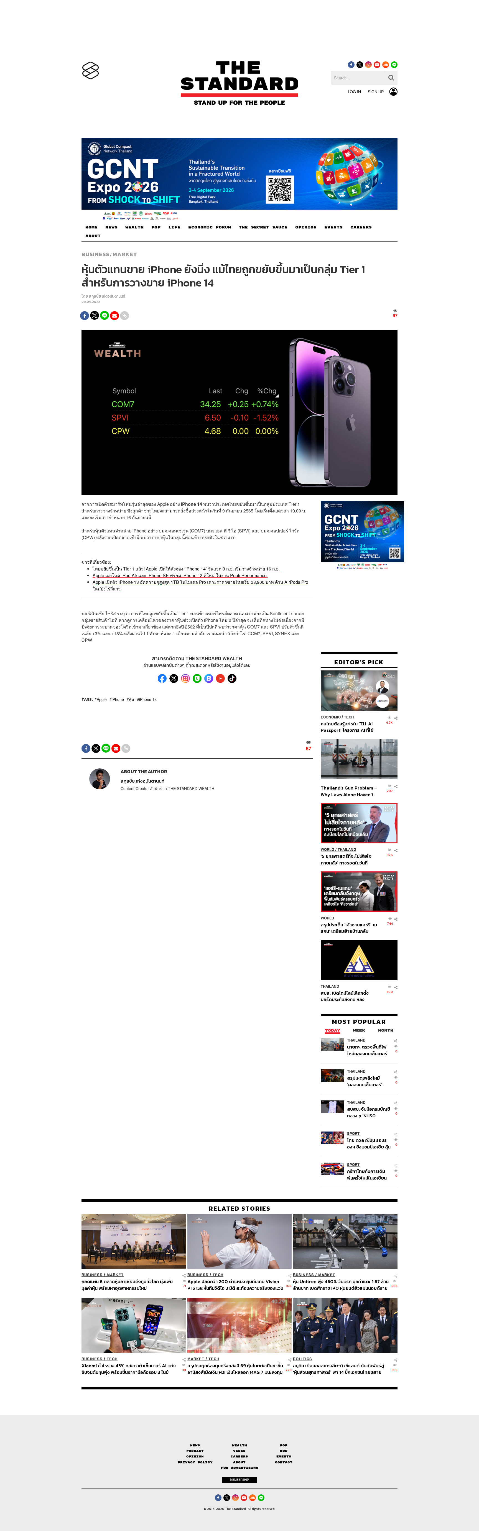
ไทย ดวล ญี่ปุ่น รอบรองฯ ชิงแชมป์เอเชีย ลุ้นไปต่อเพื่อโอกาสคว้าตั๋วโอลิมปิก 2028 (369, 1143)
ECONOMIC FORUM (209, 227)
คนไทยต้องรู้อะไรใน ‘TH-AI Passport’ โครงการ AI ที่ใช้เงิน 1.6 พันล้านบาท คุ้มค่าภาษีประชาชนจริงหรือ (348, 727)
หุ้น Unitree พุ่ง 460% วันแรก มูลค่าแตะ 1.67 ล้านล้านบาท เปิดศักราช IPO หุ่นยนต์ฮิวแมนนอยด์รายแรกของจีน (341, 1284)
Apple (102, 699)
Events (283, 1456)
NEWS (111, 227)
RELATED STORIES (240, 1208)
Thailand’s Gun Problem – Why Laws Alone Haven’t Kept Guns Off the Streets (349, 791)
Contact (283, 1462)
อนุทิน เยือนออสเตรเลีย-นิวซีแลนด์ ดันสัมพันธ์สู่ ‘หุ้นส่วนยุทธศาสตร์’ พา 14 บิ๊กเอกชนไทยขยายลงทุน (338, 1368)
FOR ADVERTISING (239, 1467)
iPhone (118, 699)
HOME (91, 227)
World (327, 850)
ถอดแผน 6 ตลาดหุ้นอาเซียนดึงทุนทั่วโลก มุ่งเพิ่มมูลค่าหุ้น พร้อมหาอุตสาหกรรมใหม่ (127, 1284)
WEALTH (134, 227)
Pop (283, 1445)
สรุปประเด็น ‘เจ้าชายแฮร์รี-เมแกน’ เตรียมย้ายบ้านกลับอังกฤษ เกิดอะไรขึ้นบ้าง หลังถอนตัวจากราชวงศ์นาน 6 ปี (349, 927)
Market (125, 254)
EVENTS (333, 227)
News (195, 1445)
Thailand (347, 850)
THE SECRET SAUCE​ (263, 227)
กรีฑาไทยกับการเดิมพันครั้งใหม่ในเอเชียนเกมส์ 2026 (367, 1174)
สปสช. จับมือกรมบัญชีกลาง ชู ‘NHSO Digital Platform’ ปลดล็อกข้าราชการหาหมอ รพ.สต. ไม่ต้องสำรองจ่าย (368, 1112)
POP (155, 227)
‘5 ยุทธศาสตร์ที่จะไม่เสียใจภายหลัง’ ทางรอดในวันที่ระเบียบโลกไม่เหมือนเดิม (346, 859)
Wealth (239, 1445)
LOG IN (354, 91)
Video (239, 1450)
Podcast (195, 1450)
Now (283, 1450)
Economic (331, 717)
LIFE (174, 227)
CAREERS (361, 227)
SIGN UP (376, 91)
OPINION (306, 227)
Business (95, 254)
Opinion (195, 1456)
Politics (302, 1359)
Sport (353, 1134)
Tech (349, 717)
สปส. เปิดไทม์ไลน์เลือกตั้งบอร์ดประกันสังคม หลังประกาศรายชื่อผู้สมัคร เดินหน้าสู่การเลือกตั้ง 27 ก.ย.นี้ (346, 996)
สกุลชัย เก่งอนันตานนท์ (107, 296)
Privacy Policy (195, 1462)
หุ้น (131, 699)
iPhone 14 (148, 699)
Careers (239, 1456)
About (239, 1462)
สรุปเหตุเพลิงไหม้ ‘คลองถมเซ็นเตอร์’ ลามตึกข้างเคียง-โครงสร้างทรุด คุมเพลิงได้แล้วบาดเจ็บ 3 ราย (367, 1081)
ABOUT (93, 236)
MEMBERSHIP (239, 1480)
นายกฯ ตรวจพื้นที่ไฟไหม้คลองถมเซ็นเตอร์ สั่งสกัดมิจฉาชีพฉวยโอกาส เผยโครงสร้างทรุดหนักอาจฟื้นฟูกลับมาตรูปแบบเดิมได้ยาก (368, 1050)
